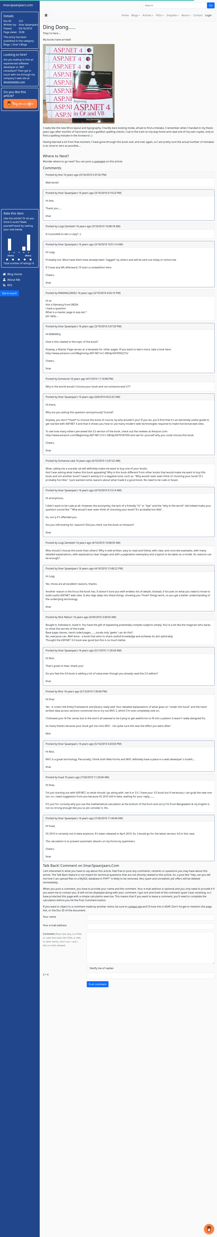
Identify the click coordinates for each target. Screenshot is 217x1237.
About (185, 15)
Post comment (97, 984)
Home (125, 15)
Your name (49, 916)
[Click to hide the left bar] (46, 15)
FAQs (159, 15)
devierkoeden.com (14, 82)
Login (208, 15)
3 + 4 (45, 974)
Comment (49, 934)
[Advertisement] (20, 160)
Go (211, 5)
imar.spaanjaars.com (18, 5)
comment (99, 161)
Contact (198, 15)
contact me (135, 906)
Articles (146, 15)
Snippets (171, 15)
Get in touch (9, 293)
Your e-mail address (55, 925)
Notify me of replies (102, 968)
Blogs (134, 15)
